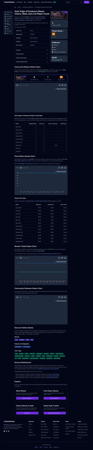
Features (18, 50)
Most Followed (44, 429)
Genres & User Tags (21, 57)
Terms (40, 447)
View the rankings (27, 398)
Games (19, 7)
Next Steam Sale (82, 432)
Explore (86, 2)
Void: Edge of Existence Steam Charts (43, 7)
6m (21, 167)
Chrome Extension (82, 424)
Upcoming (30, 2)
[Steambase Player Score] (63, 31)
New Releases (44, 432)
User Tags (55, 429)
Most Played (19, 2)
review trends (28, 20)
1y (24, 85)
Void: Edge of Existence (52, 377)
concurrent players (19, 20)
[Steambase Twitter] (8, 431)
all (27, 85)
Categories (56, 426)
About (50, 447)
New (25, 2)
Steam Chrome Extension (46, 2)
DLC (30, 426)
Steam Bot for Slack (83, 429)
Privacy (36, 447)
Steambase (6, 424)
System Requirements (22, 61)
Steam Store (56, 374)
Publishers (55, 435)
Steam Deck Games (46, 437)
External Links (20, 54)
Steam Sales (36, 2)
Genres (55, 424)
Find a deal (26, 413)
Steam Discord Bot (82, 426)
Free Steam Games (70, 431)
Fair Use (46, 447)
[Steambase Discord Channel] (4, 431)
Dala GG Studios (33, 37)
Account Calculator (83, 435)
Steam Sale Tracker (70, 424)
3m (21, 85)
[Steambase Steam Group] (6, 431)
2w (17, 85)
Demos (30, 429)
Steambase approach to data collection (49, 368)
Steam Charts (32, 435)
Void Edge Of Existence (28, 7)
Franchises (56, 437)
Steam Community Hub (53, 376)
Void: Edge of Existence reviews (49, 253)
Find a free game (54, 398)
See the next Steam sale (53, 413)
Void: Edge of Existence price (26, 163)
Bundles (31, 432)
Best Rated (43, 424)
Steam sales (30, 201)
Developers (56, 432)
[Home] (15, 7)
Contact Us (56, 447)
